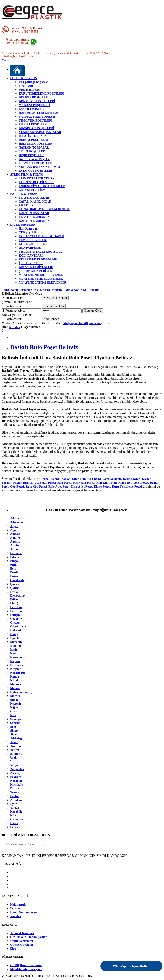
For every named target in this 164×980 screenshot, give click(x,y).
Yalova (14, 807)
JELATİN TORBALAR (34, 136)
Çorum (14, 588)
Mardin (15, 696)
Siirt (13, 726)
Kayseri (15, 661)
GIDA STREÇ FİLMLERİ (36, 190)
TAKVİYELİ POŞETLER (35, 163)
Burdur (15, 572)
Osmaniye (16, 819)
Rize (13, 715)
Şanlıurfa (16, 753)
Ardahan (16, 800)
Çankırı (15, 584)
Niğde (14, 707)
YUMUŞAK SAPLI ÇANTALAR (40, 132)
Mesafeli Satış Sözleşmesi (26, 969)
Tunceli (15, 750)
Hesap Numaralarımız (24, 912)
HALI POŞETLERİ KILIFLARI (39, 112)
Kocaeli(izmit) (19, 672)
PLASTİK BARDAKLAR (35, 217)
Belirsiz (15, 827)
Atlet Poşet (141, 482)
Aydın (14, 549)
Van (12, 761)
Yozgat (14, 765)
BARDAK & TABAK (24, 193)
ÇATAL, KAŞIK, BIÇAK (35, 201)
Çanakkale (17, 580)
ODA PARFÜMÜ (30, 247)
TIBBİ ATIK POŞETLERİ (35, 120)
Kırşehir (15, 669)
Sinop (14, 730)
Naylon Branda (23, 482)
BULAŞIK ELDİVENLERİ (36, 267)
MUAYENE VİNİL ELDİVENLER (41, 278)
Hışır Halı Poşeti (84, 482)
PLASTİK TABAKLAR (34, 197)
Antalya (15, 541)
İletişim (15, 908)
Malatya (15, 684)
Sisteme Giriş (28, 289)
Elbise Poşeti (102, 486)
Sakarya (15, 719)
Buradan (14, 327)
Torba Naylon (131, 478)
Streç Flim (79, 478)
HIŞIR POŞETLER (31, 155)
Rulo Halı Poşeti (121, 482)
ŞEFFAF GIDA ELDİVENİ (36, 271)
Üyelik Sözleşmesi (21, 940)
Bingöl (14, 561)
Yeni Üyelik (10, 289)
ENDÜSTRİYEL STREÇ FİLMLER (42, 186)
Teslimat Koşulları (22, 933)
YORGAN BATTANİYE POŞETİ (40, 166)
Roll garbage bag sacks (33, 82)
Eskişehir (16, 615)
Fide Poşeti (26, 85)
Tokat (14, 742)
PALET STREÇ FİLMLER (36, 182)
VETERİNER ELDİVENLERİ (38, 259)
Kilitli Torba (40, 478)
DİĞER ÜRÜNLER (22, 224)
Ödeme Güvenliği (21, 944)
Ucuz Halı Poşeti (29, 89)
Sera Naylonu (112, 478)
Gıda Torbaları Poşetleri (34, 159)
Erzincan (16, 607)
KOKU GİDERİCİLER (34, 244)
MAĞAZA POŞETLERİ (34, 105)
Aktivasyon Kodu (75, 289)
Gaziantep (16, 618)
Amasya (15, 534)
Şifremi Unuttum (50, 289)
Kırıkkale (16, 784)
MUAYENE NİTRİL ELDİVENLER (42, 274)
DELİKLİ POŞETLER (33, 97)
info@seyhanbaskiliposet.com (82, 323)
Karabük (16, 811)
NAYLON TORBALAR (34, 147)
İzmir (13, 649)
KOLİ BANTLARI (31, 255)
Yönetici (15, 916)
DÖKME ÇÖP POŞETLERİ (37, 101)
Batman (15, 788)
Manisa (15, 688)
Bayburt (15, 777)
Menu (5, 60)
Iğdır (13, 804)
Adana (14, 518)
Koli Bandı (95, 478)
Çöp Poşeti (17, 486)
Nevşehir (15, 703)
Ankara (15, 537)
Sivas (13, 734)
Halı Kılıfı (103, 482)
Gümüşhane (18, 626)
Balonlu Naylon (60, 478)
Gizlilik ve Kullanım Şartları (29, 937)
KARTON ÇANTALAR (34, 213)
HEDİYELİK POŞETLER (35, 143)
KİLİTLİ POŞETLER (33, 124)
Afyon (14, 526)
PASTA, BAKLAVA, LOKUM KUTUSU (44, 209)
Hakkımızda (18, 904)
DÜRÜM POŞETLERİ (33, 139)
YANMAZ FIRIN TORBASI (37, 116)
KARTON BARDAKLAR (35, 220)
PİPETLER (26, 205)
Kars (13, 653)
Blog (13, 948)
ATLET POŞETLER (32, 151)
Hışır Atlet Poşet (81, 486)
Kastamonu (17, 657)
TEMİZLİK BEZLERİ (33, 240)
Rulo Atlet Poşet (58, 486)
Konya (14, 676)
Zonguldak (17, 769)
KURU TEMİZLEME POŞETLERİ (41, 93)
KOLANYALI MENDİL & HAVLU (41, 236)
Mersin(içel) (18, 642)
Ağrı (13, 530)
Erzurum (16, 611)
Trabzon (15, 746)
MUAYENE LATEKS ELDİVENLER (42, 282)
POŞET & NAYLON (23, 78)
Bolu (13, 568)
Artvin (14, 545)
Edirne (14, 599)
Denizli (14, 591)
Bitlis (13, 564)
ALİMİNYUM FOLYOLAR (36, 178)
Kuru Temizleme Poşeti (127, 486)
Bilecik (14, 557)
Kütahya (16, 680)
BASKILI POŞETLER (33, 109)
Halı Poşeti (64, 482)
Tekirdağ (16, 738)
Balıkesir (16, 553)
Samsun (15, 723)
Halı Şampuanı (28, 228)
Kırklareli (16, 665)
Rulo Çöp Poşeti (36, 486)
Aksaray (15, 773)
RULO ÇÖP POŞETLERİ (35, 170)
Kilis (13, 815)
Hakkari (15, 630)
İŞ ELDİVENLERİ (31, 263)
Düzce (14, 823)
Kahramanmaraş (21, 692)
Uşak (13, 757)
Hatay (14, 634)
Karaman (16, 780)
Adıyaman (17, 522)
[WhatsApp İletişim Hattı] (147, 963)
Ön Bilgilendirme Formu (26, 965)
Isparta (14, 638)
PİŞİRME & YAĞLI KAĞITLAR (40, 251)
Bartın (14, 796)
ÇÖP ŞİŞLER (27, 232)
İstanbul (15, 645)
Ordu (13, 711)
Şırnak (14, 792)
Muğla (14, 699)
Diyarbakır (17, 595)
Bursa (14, 576)
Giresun (15, 622)
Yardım (94, 289)
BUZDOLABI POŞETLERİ (36, 128)
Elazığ (14, 603)
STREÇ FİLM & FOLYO (26, 174)
